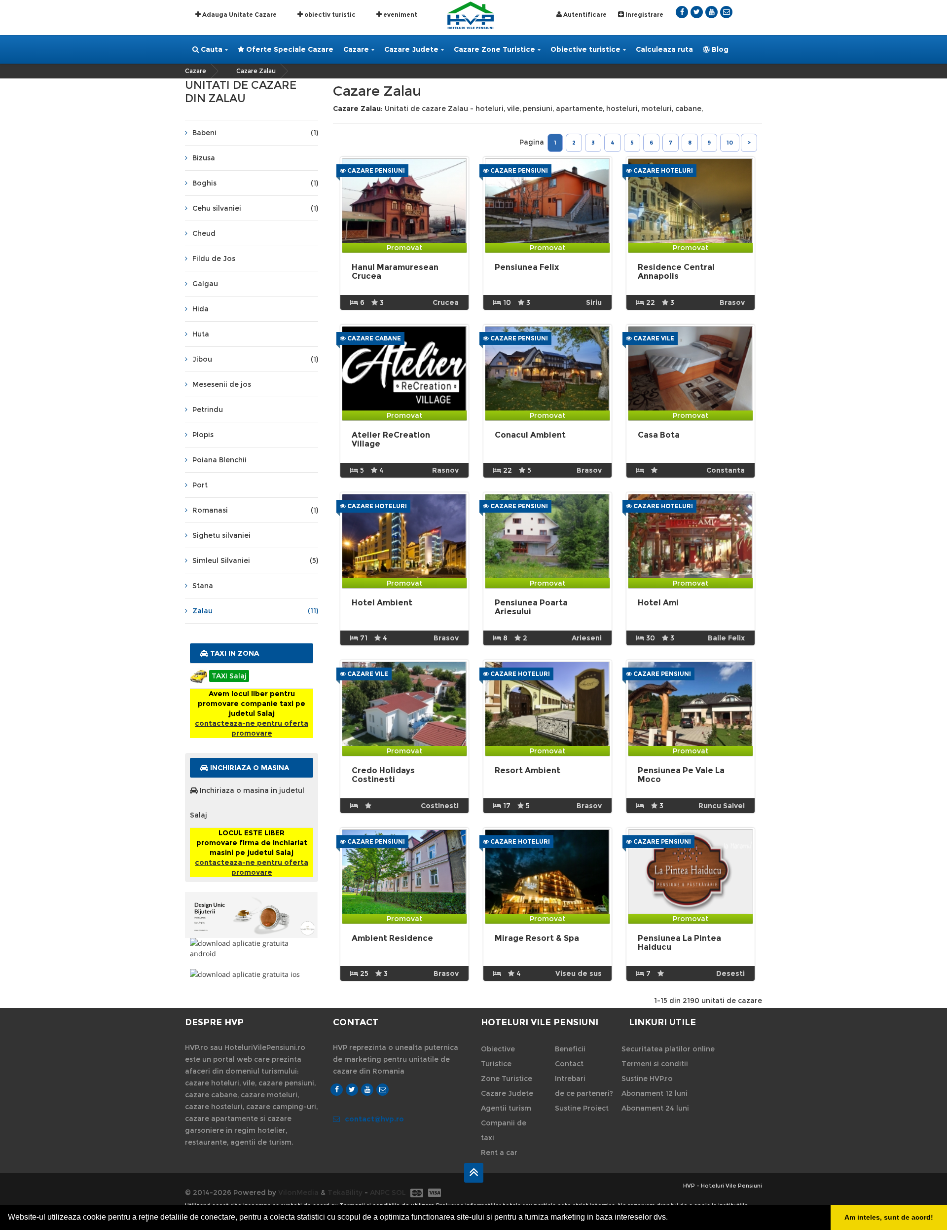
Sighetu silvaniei (221, 535)
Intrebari (570, 1078)
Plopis (203, 434)
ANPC (380, 1192)
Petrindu (207, 409)
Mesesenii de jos (221, 384)
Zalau (255, 610)
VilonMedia (298, 1192)
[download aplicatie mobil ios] (251, 974)
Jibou (255, 359)
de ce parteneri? (584, 1093)
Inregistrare (643, 14)
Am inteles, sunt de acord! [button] (888, 1217)
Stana (202, 585)
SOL (399, 1192)
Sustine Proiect (582, 1108)
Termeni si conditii (654, 1063)
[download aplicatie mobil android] (251, 948)
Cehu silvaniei (255, 208)
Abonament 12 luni (654, 1093)
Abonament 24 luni (655, 1108)
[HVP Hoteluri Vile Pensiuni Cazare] (470, 14)
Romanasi (255, 510)
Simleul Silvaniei (255, 560)
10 (730, 142)
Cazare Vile (653, 338)
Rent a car (499, 1152)
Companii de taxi (503, 1130)
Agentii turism (506, 1108)
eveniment (399, 14)
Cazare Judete (411, 49)
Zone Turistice (506, 1078)
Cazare (356, 49)
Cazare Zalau (256, 71)
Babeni (255, 132)
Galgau (205, 283)
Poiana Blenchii (219, 459)
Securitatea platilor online (668, 1048)
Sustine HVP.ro (647, 1078)
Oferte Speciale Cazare (288, 49)
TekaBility (345, 1192)
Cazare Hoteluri (662, 170)
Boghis (255, 183)
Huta (200, 334)
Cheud (204, 233)
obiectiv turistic (329, 14)
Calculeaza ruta (664, 49)
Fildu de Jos (213, 258)
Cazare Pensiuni (375, 170)
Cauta (210, 49)
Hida (200, 308)
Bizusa (203, 157)
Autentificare (584, 14)
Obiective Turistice (498, 1056)
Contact (569, 1063)
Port (200, 485)
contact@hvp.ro (374, 1119)
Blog (719, 49)
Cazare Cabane (373, 338)
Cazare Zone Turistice (494, 49)
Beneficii (570, 1048)
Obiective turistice (585, 49)
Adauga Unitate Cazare (239, 14)
